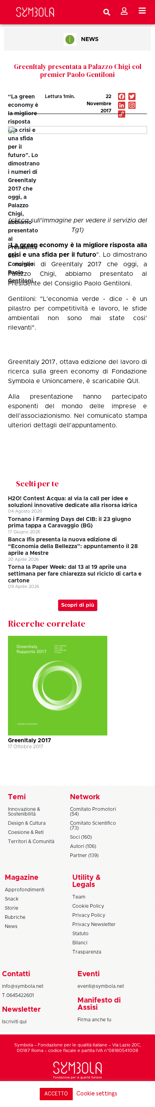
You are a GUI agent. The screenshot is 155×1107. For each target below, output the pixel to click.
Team (78, 897)
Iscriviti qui (14, 1021)
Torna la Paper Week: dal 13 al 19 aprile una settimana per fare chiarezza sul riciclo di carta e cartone (74, 574)
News (90, 39)
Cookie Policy (88, 906)
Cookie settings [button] (96, 1094)
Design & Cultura (27, 823)
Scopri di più (77, 605)
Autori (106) (83, 846)
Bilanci (79, 942)
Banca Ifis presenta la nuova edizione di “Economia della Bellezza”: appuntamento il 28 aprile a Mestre (73, 546)
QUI (132, 381)
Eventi (89, 974)
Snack (12, 899)
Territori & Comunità (31, 841)
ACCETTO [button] (56, 1094)
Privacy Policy (88, 915)
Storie (11, 908)
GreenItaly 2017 (29, 740)
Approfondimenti (25, 889)
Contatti (16, 974)
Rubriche (15, 917)
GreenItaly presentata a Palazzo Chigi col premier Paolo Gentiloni (77, 70)
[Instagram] (132, 106)
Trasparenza (86, 952)
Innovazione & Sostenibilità (24, 811)
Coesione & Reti (26, 832)
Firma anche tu (94, 1019)
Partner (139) (84, 855)
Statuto (80, 933)
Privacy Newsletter (94, 924)
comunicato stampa (117, 416)
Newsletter (21, 1009)
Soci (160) (81, 837)
